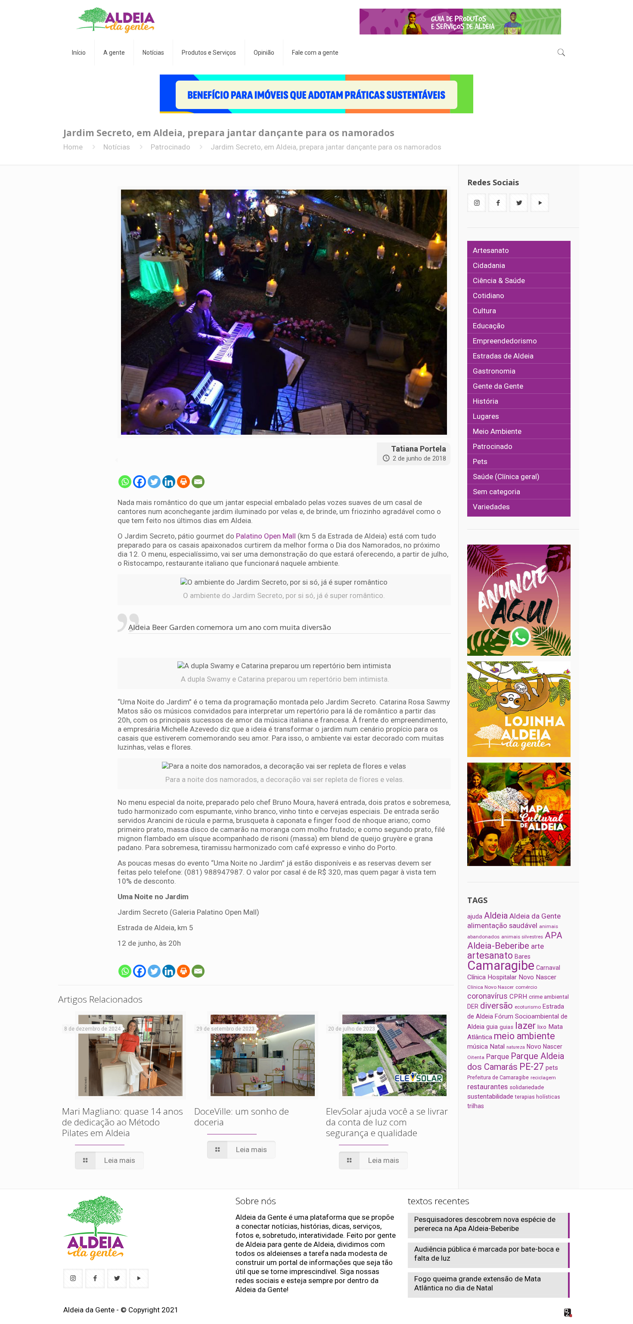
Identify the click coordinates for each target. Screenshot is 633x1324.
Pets (480, 461)
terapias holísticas (537, 1096)
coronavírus (487, 996)
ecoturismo (528, 1007)
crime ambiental (549, 997)
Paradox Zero (568, 1312)
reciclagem (543, 1078)
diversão (496, 1005)
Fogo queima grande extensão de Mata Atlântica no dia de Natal (477, 1283)
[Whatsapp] (124, 481)
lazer (525, 1025)
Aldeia (496, 915)
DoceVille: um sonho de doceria (241, 1116)
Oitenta (475, 1057)
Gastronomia (494, 371)
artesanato (490, 955)
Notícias (116, 147)
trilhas (475, 1106)
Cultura (484, 310)
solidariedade (526, 1087)
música (477, 1046)
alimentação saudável (502, 925)
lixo (541, 1027)
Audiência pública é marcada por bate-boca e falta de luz (486, 1253)
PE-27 (531, 1066)
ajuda (474, 916)
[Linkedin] (168, 481)
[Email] (198, 481)
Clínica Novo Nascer (490, 987)
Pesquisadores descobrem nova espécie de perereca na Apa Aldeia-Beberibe (484, 1224)
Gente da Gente (498, 386)
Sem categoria (496, 491)
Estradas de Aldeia (503, 356)
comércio (526, 987)
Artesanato (491, 250)
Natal (497, 1046)
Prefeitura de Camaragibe (498, 1077)
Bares (523, 956)
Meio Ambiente (497, 431)
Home (73, 147)
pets (552, 1068)
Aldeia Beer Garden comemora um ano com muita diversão (229, 627)
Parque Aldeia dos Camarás (515, 1061)
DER (472, 1006)
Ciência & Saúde (499, 280)
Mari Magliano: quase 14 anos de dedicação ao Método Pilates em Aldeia (122, 1122)
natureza (515, 1047)
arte (537, 946)
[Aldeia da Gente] (115, 20)
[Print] (183, 481)
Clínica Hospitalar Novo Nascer (511, 977)
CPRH (518, 996)
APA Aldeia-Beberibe (514, 940)
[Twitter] (154, 481)
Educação (489, 325)
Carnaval (548, 967)
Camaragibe (500, 965)
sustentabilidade (490, 1096)
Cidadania (489, 265)
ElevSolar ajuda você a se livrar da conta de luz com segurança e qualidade (387, 1122)
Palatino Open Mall (266, 536)
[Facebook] (139, 481)
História (485, 401)
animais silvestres (522, 937)
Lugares (486, 416)
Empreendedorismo (505, 340)
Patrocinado (170, 147)
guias (506, 1027)
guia (492, 1026)
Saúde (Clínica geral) (506, 476)
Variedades (491, 506)
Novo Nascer (544, 1046)
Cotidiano (488, 295)
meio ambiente (524, 1036)
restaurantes (487, 1086)
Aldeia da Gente (535, 916)
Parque (497, 1056)
